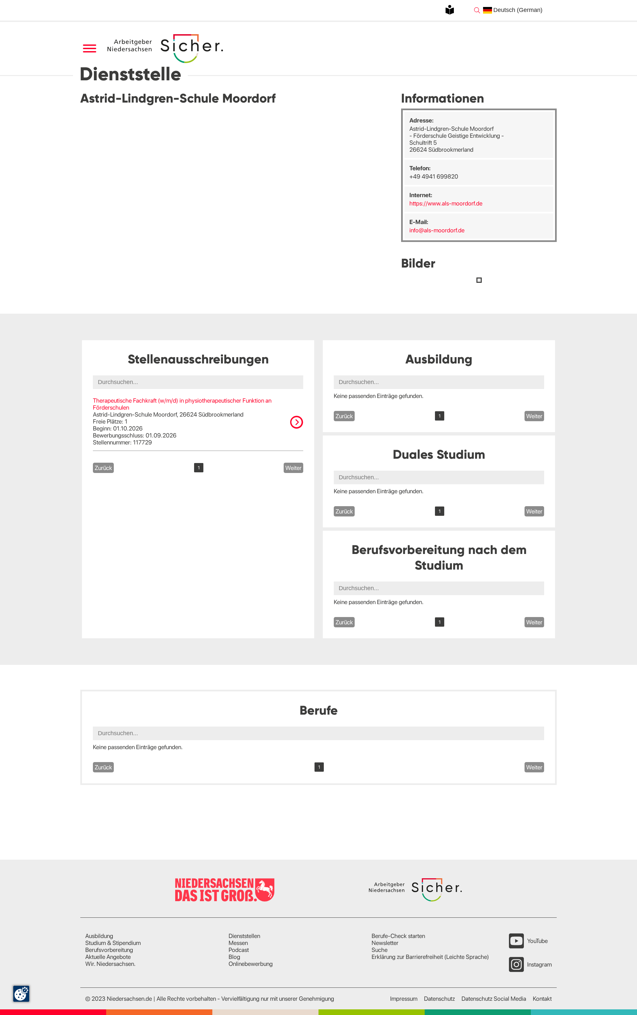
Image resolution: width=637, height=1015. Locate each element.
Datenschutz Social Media (493, 998)
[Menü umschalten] (89, 48)
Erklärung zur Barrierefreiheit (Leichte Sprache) (430, 956)
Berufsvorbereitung (109, 949)
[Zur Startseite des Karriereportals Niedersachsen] (165, 48)
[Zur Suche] (477, 10)
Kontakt (542, 998)
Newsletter (385, 942)
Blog (234, 956)
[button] (479, 280)
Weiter (293, 467)
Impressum (403, 998)
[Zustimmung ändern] (21, 994)
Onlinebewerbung (251, 963)
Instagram (539, 964)
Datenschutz (439, 998)
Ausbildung (99, 935)
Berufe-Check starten (398, 935)
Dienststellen (244, 935)
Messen (238, 942)
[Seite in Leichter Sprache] (450, 10)
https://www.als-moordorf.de (445, 203)
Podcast (239, 949)
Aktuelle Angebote (108, 956)
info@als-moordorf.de (436, 230)
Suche (380, 949)
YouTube (537, 940)
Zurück (103, 467)
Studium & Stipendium (113, 942)
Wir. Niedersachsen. (110, 963)
